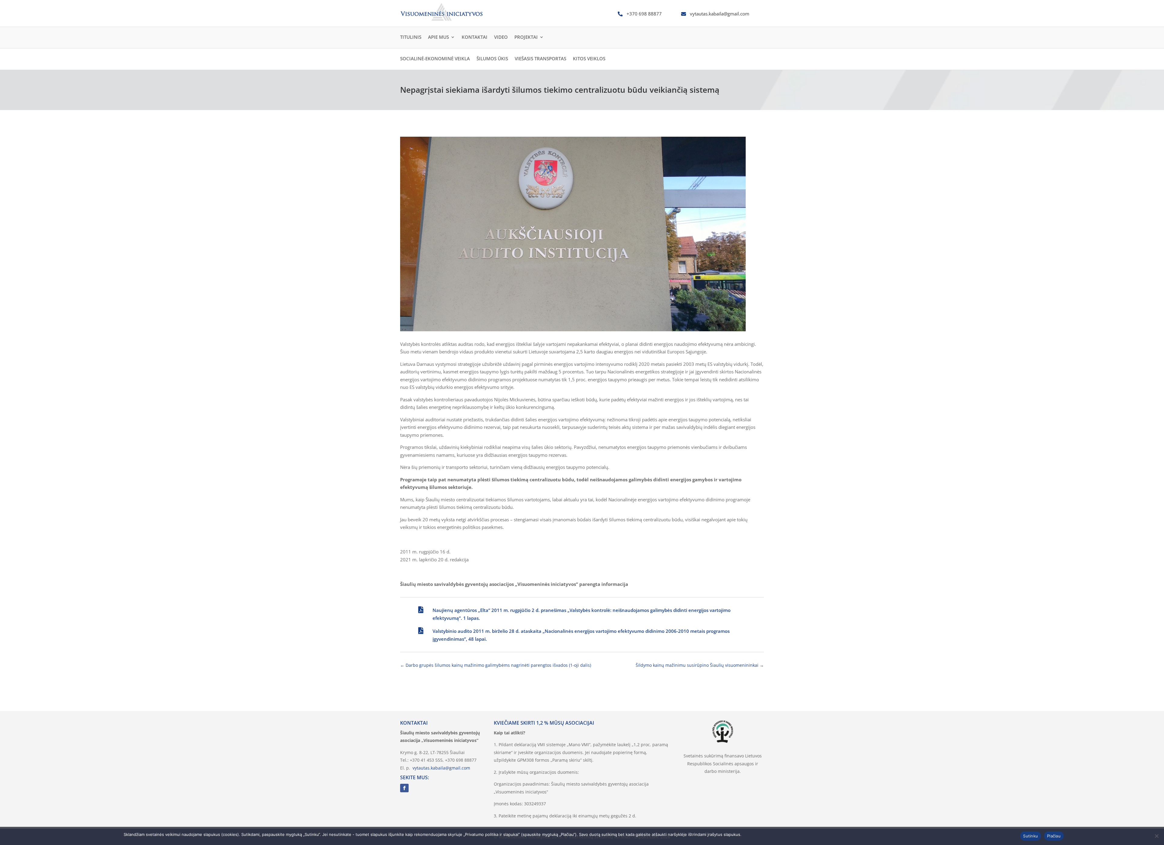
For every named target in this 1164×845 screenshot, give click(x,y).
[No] (1156, 836)
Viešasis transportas (540, 59)
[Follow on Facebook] (404, 788)
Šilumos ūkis (492, 59)
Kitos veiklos (589, 59)
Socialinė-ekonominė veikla (435, 59)
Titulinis (410, 37)
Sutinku (1030, 835)
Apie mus (438, 37)
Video (501, 37)
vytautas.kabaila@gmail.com (441, 768)
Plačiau (1054, 835)
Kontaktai (474, 37)
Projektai (526, 37)
